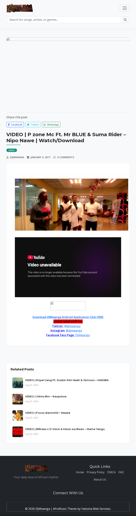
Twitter (34, 124)
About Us (100, 479)
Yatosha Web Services (95, 509)
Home (80, 472)
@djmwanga (72, 326)
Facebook (16, 124)
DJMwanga (82, 335)
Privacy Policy (95, 472)
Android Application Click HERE (68, 317)
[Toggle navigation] (125, 8)
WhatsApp (52, 124)
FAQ (121, 472)
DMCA (111, 472)
